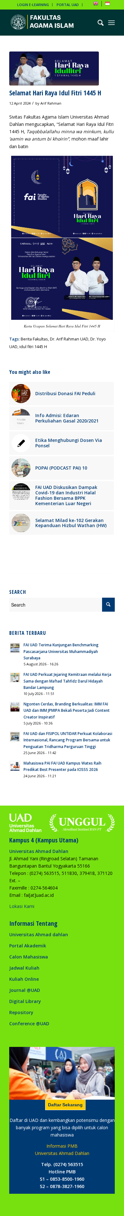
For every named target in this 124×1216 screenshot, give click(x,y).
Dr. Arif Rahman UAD (69, 339)
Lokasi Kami (21, 906)
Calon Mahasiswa (28, 957)
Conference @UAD (29, 1023)
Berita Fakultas (34, 339)
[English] (95, 4)
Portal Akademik (27, 946)
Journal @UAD (24, 990)
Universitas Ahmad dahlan (38, 934)
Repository (21, 1012)
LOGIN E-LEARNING (33, 4)
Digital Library (25, 1001)
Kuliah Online (24, 979)
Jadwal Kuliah (24, 968)
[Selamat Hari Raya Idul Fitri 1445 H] (54, 69)
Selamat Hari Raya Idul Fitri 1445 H (55, 92)
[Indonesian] (107, 4)
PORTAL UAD (68, 4)
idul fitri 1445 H (33, 346)
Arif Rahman (50, 103)
